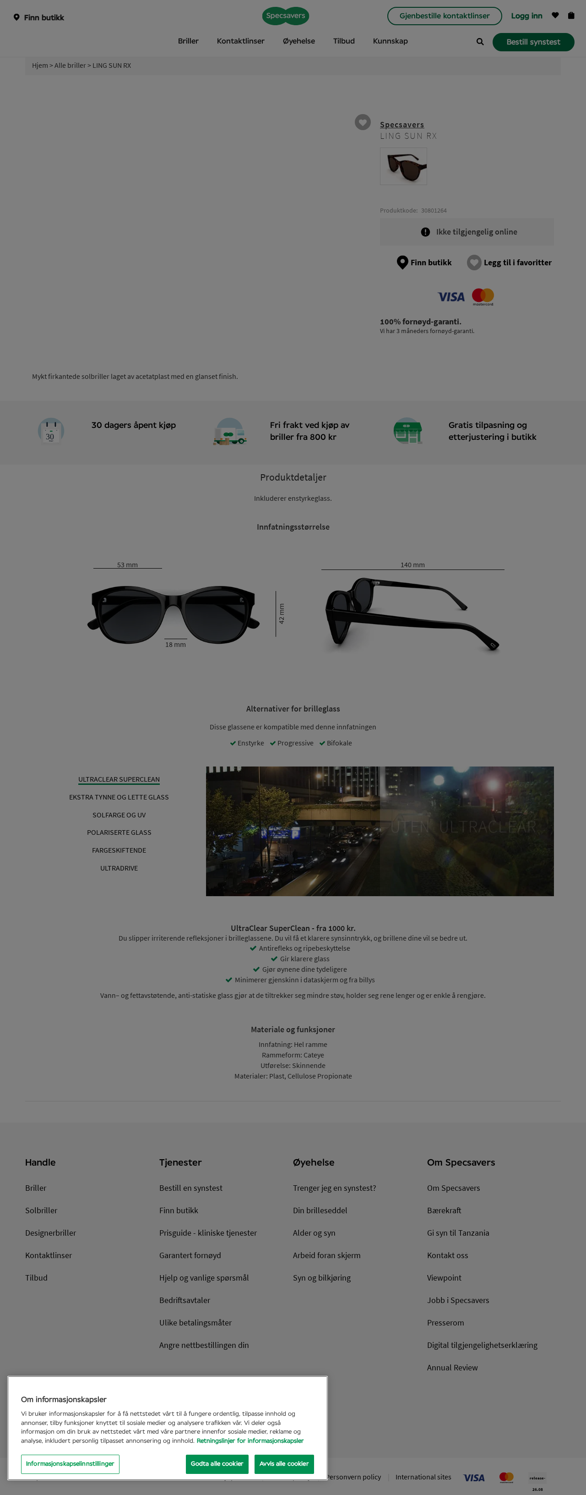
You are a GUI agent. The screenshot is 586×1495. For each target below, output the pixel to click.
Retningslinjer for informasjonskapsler (250, 1441)
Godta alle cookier (217, 1464)
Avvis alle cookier (284, 1464)
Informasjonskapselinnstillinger (70, 1464)
